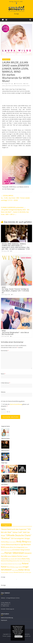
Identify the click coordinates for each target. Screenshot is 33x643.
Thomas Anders (4, 572)
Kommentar (4, 350)
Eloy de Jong (9, 549)
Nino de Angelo (18, 563)
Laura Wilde (14, 85)
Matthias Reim (16, 561)
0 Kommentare (19, 83)
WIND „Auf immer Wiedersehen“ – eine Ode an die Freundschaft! (15, 332)
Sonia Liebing (15, 570)
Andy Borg (21, 541)
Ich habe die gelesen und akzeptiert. (15, 405)
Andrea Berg (4, 542)
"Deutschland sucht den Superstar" (14, 529)
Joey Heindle (11, 559)
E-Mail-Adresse (5, 383)
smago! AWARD (18, 567)
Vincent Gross (18, 572)
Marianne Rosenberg (6, 561)
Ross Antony (10, 567)
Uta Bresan (11, 572)
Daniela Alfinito (9, 547)
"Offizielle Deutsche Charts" (18, 535)
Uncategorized (6, 59)
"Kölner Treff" (17, 532)
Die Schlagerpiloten (19, 547)
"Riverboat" (5, 538)
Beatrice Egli (18, 544)
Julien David (8, 85)
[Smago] (3, 20)
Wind (28, 85)
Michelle (10, 564)
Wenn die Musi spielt (26, 572)
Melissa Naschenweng (25, 560)
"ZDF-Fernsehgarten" (17, 538)
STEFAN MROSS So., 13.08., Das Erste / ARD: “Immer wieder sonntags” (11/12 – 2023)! (15, 198)
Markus (25, 85)
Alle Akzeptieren (18, 636)
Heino (9, 556)
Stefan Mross (24, 569)
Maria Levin (20, 85)
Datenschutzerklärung (16, 404)
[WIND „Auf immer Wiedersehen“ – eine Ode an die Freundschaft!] (16, 299)
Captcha (3, 409)
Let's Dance (17, 559)
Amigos (27, 538)
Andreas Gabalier (12, 542)
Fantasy (2, 553)
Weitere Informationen (18, 634)
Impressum (4, 620)
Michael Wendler (4, 563)
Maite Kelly (26, 559)
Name (3, 374)
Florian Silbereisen (14, 552)
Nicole (13, 563)
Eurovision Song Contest (21, 550)
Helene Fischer (16, 556)
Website (3, 392)
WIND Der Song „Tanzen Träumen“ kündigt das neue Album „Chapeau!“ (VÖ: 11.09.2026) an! (15, 289)
